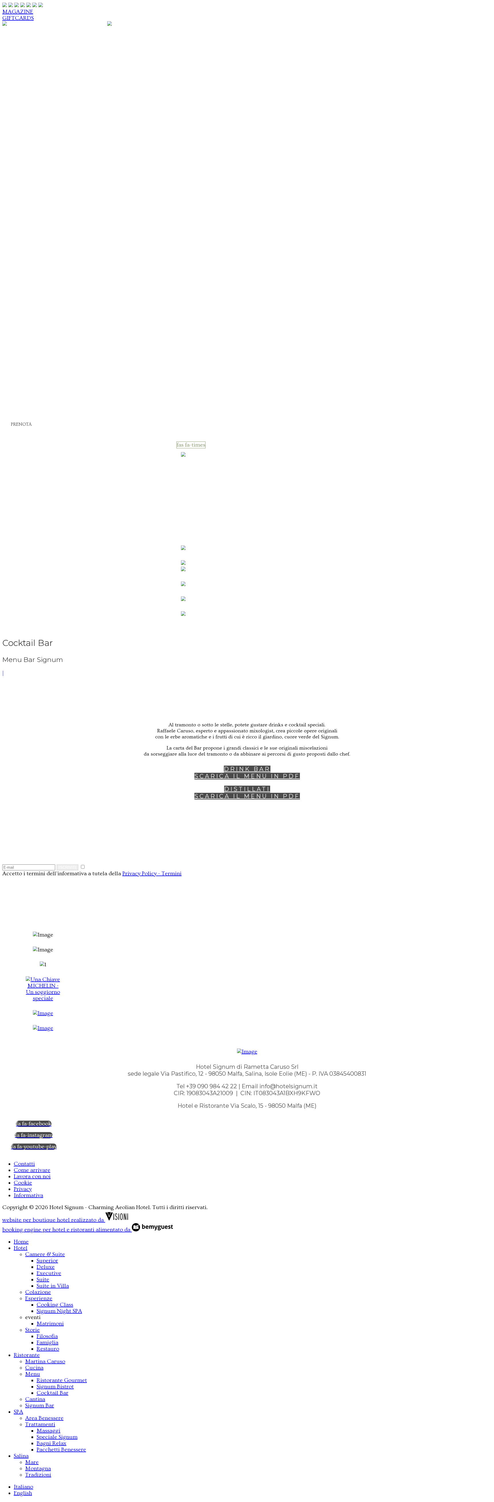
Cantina (38, 259)
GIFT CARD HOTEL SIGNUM (39, 542)
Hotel (22, 46)
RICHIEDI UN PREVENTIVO (38, 485)
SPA (20, 276)
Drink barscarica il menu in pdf (247, 773)
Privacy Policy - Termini (152, 873)
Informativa (28, 1195)
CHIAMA (23, 430)
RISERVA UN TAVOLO (31, 504)
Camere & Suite (50, 54)
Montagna (42, 359)
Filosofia (50, 168)
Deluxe (48, 70)
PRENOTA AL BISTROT (31, 523)
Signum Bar (44, 268)
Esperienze (42, 112)
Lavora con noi (32, 1176)
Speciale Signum (63, 309)
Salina (23, 342)
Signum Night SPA (59, 1311)
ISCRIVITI (67, 867)
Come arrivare (32, 1170)
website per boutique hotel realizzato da (53, 1220)
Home (23, 37)
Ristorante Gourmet (54, 230)
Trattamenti (44, 293)
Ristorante (31, 193)
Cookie (23, 1183)
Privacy (23, 1189)
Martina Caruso (51, 201)
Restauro (51, 185)
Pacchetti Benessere (53, 330)
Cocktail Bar (57, 251)
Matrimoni (54, 151)
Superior (51, 62)
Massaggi (52, 301)
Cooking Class (61, 120)
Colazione (41, 104)
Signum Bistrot (61, 243)
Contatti (24, 1164)
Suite (45, 87)
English (23, 412)
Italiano (23, 406)
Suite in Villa (57, 95)
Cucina (36, 210)
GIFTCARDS (18, 18)
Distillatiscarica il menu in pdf (247, 793)
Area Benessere (50, 284)
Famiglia (51, 176)
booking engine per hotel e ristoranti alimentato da (67, 1230)
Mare (34, 351)
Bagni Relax (56, 318)
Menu (34, 218)
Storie (34, 160)
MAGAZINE (17, 12)
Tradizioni (41, 367)
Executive (52, 79)
